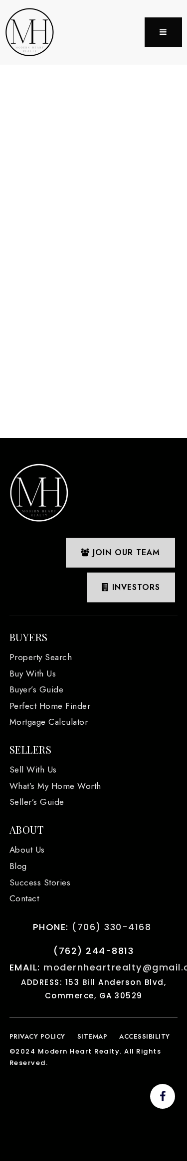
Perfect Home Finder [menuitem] (50, 706)
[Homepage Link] (29, 31)
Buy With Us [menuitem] (32, 673)
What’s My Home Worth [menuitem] (55, 786)
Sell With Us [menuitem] (33, 769)
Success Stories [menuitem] (40, 882)
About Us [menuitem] (27, 850)
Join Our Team (125, 552)
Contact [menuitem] (24, 898)
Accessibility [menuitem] (144, 1036)
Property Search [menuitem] (40, 657)
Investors (134, 587)
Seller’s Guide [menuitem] (36, 802)
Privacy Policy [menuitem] (37, 1036)
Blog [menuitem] (18, 866)
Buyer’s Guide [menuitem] (36, 689)
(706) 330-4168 (111, 927)
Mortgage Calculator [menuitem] (48, 722)
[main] (93, 247)
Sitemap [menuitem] (92, 1036)
